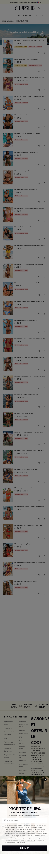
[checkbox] (3, 826)
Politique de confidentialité (27, 841)
